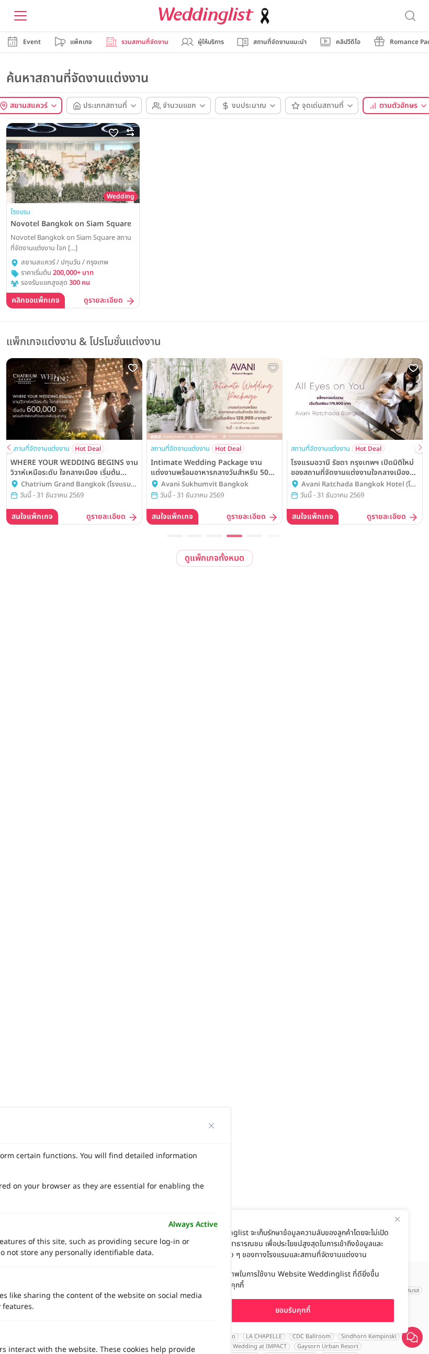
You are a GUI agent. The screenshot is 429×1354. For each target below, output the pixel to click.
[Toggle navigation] (20, 16)
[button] (175, 536)
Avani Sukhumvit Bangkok (205, 485)
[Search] (410, 16)
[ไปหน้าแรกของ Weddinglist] (216, 16)
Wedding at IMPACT (260, 1346)
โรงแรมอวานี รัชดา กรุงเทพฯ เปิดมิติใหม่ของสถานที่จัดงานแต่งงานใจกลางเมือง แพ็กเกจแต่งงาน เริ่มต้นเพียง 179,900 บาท (352, 467)
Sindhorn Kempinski (369, 1336)
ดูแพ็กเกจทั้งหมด (214, 558)
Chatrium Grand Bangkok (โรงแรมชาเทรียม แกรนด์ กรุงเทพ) (79, 485)
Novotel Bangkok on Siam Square (70, 224)
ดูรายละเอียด (103, 301)
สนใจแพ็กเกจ (32, 516)
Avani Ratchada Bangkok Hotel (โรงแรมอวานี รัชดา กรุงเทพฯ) (359, 485)
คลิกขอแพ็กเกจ (36, 300)
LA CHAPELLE (264, 1336)
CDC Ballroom (311, 1336)
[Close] (397, 1219)
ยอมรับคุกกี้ (293, 1310)
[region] (293, 1271)
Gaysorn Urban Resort (327, 1346)
